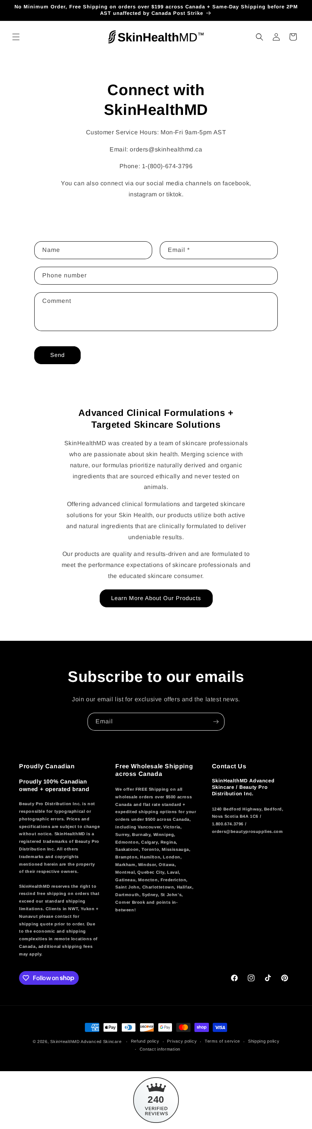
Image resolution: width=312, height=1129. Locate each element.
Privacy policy (182, 1041)
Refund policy (145, 1041)
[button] (16, 37)
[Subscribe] (215, 722)
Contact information (160, 1049)
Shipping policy (264, 1041)
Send (57, 355)
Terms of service (222, 1041)
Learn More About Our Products (156, 598)
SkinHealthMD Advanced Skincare (85, 1041)
